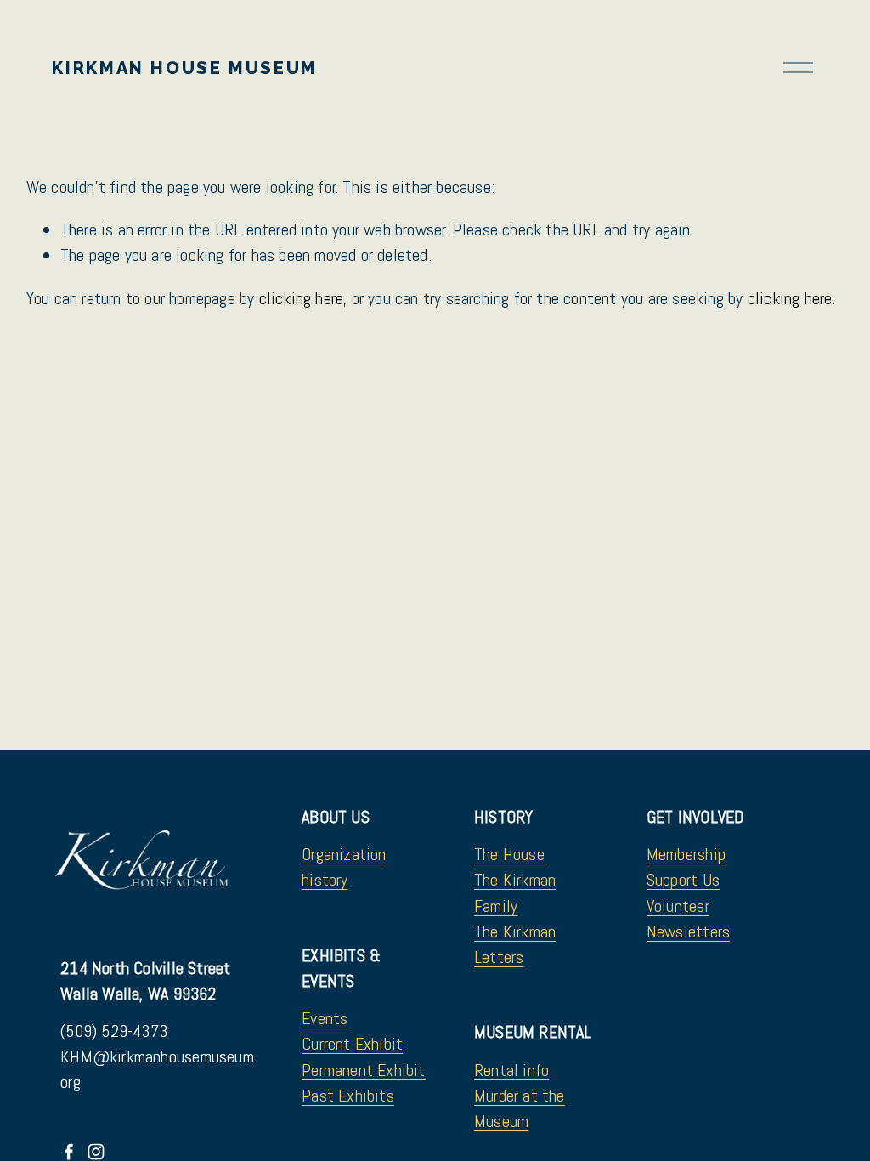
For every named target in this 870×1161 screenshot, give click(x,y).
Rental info (511, 1070)
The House (509, 854)
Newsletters (688, 931)
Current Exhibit (352, 1044)
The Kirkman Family (515, 892)
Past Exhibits (348, 1096)
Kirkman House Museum (184, 68)
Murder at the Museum (519, 1108)
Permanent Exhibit (363, 1070)
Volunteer (678, 906)
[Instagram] (96, 1151)
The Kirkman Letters (515, 944)
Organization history (344, 867)
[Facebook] (68, 1151)
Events (324, 1018)
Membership (686, 854)
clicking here (301, 298)
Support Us (683, 880)
